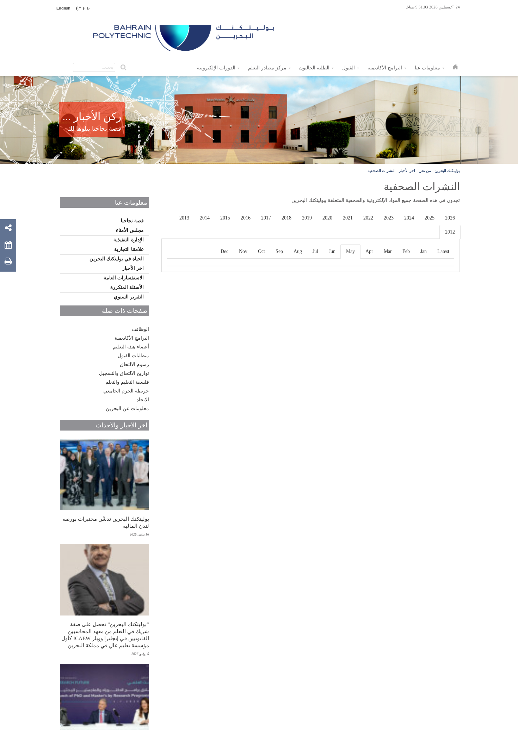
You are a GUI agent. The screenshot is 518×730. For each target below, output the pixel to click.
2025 (429, 218)
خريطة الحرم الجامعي (126, 391)
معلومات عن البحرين (127, 408)
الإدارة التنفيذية (128, 239)
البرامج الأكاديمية (132, 338)
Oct (261, 251)
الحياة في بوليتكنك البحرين (117, 258)
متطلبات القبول (133, 355)
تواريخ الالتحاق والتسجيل (124, 373)
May (350, 251)
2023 (389, 218)
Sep (279, 251)
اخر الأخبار (407, 170)
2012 (450, 232)
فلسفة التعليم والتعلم (127, 382)
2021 (348, 218)
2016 (246, 218)
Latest (443, 251)
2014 (205, 218)
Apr (369, 251)
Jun (332, 251)
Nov (243, 251)
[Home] (184, 35)
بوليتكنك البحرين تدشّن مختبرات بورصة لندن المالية (105, 522)
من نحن (425, 170)
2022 (368, 218)
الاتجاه (142, 399)
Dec (224, 251)
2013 (184, 218)
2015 (225, 218)
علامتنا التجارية (129, 249)
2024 (409, 218)
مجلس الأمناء (130, 230)
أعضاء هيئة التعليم (131, 346)
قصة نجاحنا (132, 220)
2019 (307, 218)
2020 (327, 218)
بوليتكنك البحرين (447, 170)
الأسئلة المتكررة (127, 287)
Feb (406, 251)
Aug (298, 251)
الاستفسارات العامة (124, 277)
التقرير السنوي (129, 296)
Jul (315, 251)
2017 (266, 218)
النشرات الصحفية (381, 170)
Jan (423, 251)
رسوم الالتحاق (134, 364)
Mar (388, 251)
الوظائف (140, 329)
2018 (286, 218)
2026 (450, 218)
